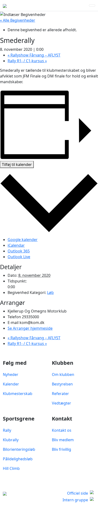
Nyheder (10, 374)
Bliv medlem (63, 439)
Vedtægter (61, 403)
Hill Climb (11, 468)
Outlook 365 (19, 251)
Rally (7, 430)
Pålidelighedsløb (18, 459)
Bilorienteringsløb (19, 449)
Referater (60, 393)
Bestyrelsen (62, 384)
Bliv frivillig (61, 449)
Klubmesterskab (17, 393)
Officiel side (77, 493)
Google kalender (23, 239)
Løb (50, 292)
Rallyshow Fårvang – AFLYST (34, 55)
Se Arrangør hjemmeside (30, 328)
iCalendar (16, 245)
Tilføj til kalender (17, 164)
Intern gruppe (75, 500)
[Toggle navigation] (92, 5)
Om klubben (63, 374)
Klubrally (11, 439)
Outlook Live (19, 256)
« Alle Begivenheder (17, 20)
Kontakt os (61, 430)
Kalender (11, 384)
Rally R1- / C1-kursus (27, 60)
